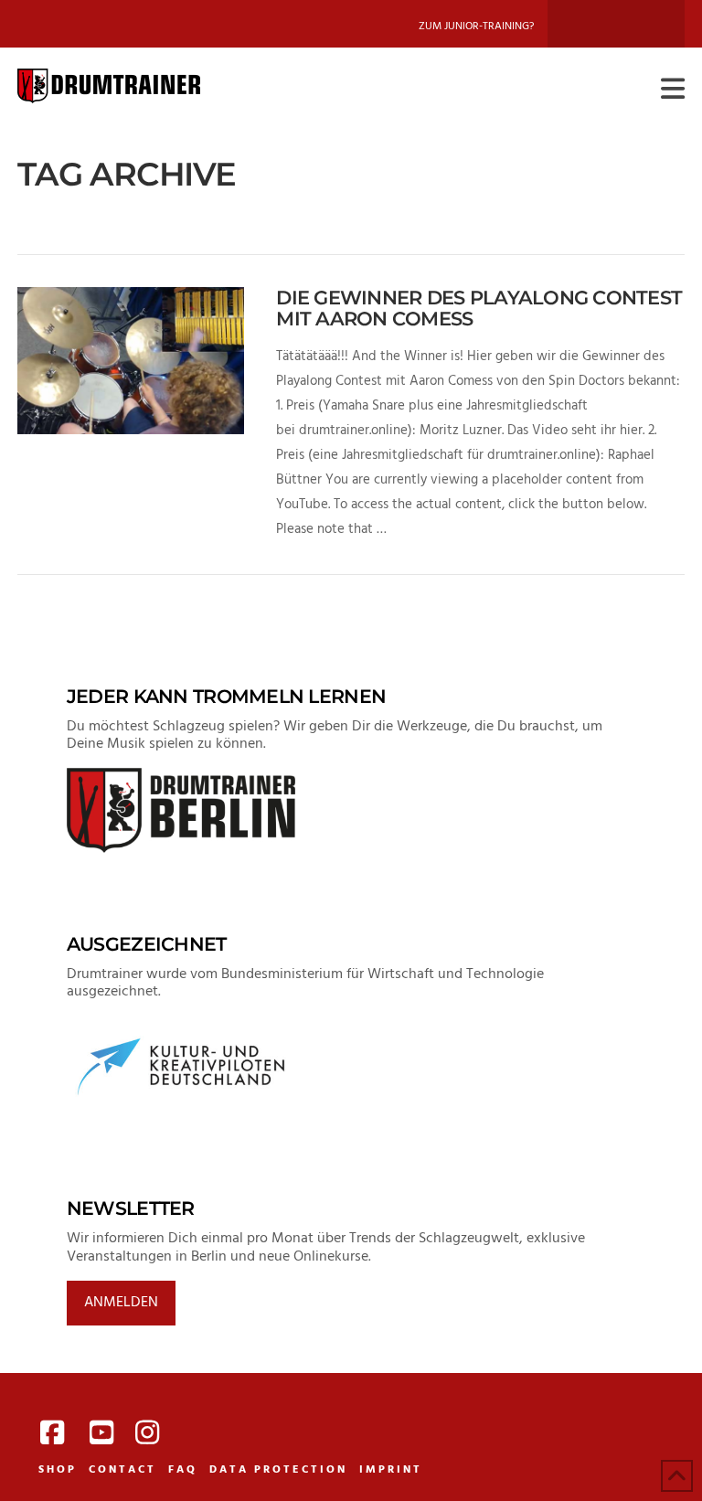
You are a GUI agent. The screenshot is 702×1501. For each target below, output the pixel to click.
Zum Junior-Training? (476, 26)
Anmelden (121, 1303)
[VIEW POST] (130, 360)
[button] (673, 90)
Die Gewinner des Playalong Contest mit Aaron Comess (479, 308)
